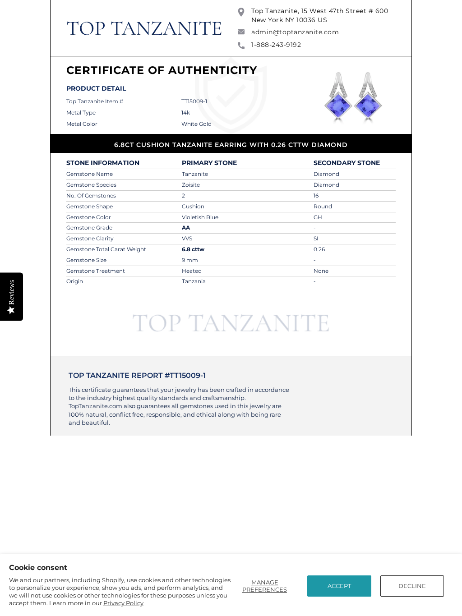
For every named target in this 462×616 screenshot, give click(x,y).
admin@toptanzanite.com (295, 32)
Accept (339, 585)
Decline (412, 585)
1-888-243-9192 (276, 45)
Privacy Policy (123, 603)
